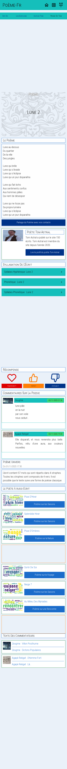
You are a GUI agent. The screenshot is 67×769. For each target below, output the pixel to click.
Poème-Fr (11, 5)
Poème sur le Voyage (44, 575)
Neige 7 (28, 584)
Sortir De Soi (30, 567)
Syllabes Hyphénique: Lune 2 (18, 271)
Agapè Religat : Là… (21, 664)
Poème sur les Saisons (44, 504)
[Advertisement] (33, 55)
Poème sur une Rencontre (44, 609)
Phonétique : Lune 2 (14, 282)
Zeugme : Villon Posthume (25, 643)
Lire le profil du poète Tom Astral (44, 252)
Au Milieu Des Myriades (35, 601)
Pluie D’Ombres (32, 530)
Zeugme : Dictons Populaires (26, 650)
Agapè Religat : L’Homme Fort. (27, 657)
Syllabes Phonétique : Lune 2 (18, 292)
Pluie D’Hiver (30, 496)
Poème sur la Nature (44, 538)
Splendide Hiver (32, 513)
